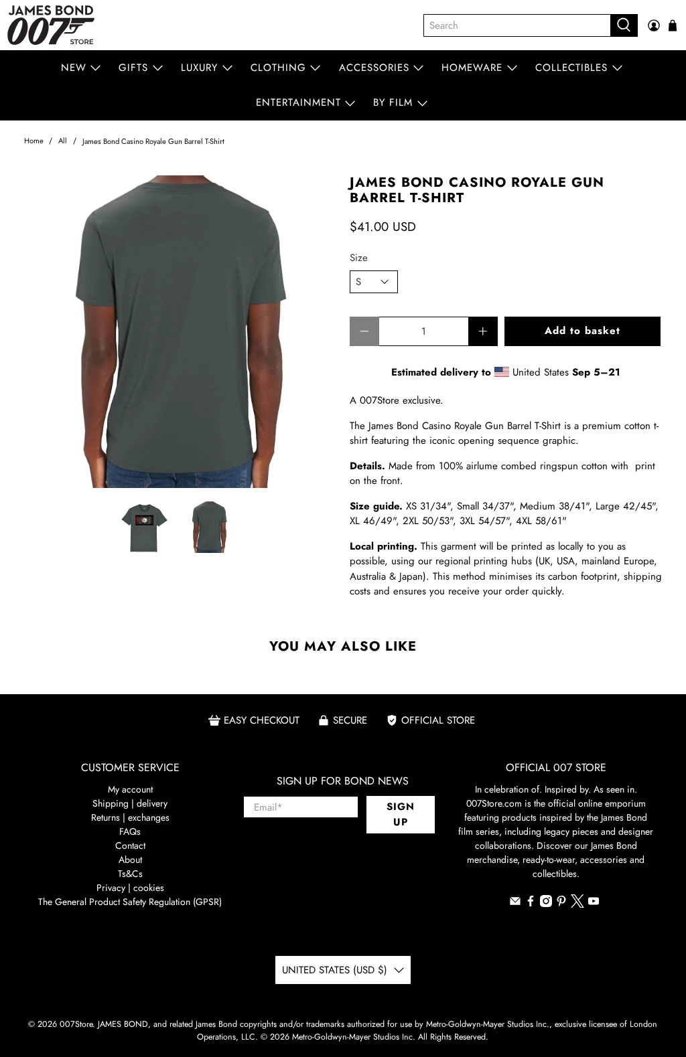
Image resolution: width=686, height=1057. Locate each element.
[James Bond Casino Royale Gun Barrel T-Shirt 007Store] (180, 331)
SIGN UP (401, 814)
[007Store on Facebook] (531, 903)
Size (359, 257)
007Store (76, 1024)
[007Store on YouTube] (594, 903)
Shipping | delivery (129, 803)
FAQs (130, 831)
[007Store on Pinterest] (561, 903)
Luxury (199, 67)
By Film (393, 102)
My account (130, 789)
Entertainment (298, 102)
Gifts (133, 67)
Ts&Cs (130, 873)
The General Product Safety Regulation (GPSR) (130, 901)
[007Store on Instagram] (546, 903)
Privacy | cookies (130, 887)
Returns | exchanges (130, 817)
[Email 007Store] (515, 903)
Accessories (374, 67)
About (130, 859)
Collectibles (571, 67)
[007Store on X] (577, 904)
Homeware (471, 67)
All (62, 141)
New (73, 67)
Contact (130, 845)
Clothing (278, 67)
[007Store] (50, 25)
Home (34, 141)
